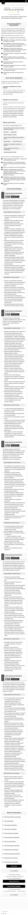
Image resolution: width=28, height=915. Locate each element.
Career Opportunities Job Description (11, 845)
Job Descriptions (7, 7)
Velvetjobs (3, 2)
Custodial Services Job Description (11, 849)
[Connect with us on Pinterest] (3, 913)
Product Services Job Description (11, 857)
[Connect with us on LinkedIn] (5, 913)
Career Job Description (9, 821)
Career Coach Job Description (10, 829)
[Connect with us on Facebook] (1, 913)
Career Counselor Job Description (11, 862)
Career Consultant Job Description (11, 833)
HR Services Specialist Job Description (12, 853)
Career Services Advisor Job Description (12, 816)
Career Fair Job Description (10, 841)
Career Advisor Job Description (10, 825)
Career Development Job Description (11, 837)
